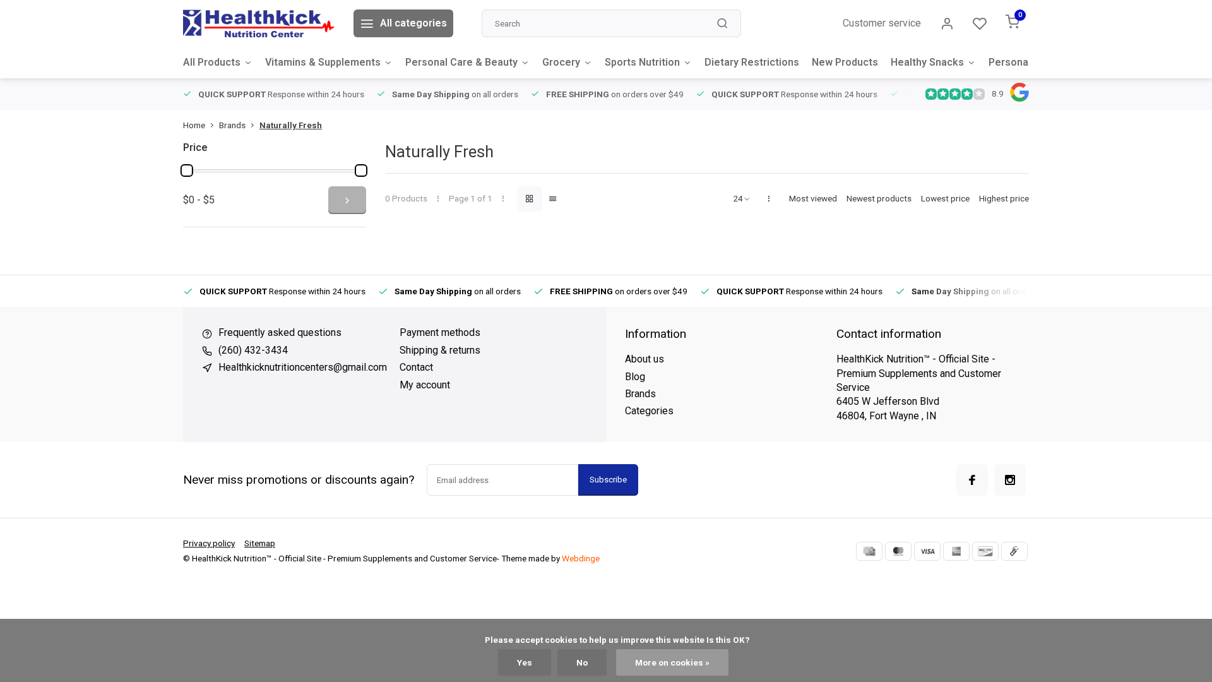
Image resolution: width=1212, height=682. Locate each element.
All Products (212, 62)
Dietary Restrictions (751, 62)
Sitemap (259, 543)
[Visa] (927, 551)
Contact (416, 367)
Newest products (879, 198)
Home (194, 125)
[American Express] (956, 551)
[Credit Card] (869, 551)
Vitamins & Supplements (323, 62)
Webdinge (581, 558)
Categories (649, 411)
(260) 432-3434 (253, 350)
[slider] (187, 170)
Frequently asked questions (280, 332)
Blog (635, 377)
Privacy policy (209, 543)
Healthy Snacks (927, 62)
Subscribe (608, 479)
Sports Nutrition (642, 62)
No (582, 662)
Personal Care (1022, 62)
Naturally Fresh (290, 125)
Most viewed (813, 198)
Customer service (882, 23)
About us (644, 359)
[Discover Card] (985, 551)
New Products (845, 62)
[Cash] (1014, 551)
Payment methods (440, 332)
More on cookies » (672, 662)
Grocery (561, 62)
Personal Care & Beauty (461, 62)
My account (425, 385)
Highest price (1004, 198)
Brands (232, 125)
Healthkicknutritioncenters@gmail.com (302, 367)
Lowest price (945, 198)
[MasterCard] (898, 551)
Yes (524, 662)
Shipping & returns (440, 350)
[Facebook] (972, 480)
